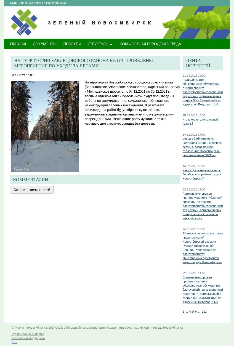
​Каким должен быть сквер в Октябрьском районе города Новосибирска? (202, 174)
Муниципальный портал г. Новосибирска (38, 3)
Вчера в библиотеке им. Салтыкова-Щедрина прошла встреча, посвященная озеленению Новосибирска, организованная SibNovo (202, 147)
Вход (15, 342)
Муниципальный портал (27, 334)
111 (204, 312)
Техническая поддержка (28, 338)
